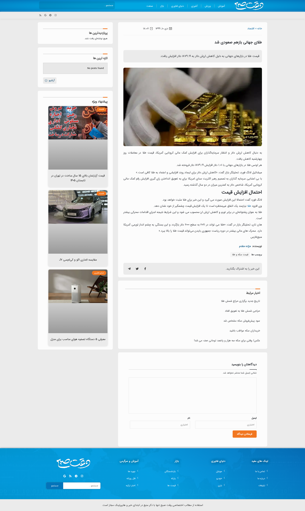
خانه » (258, 28)
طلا (249, 206)
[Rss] (40, 15)
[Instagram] (55, 15)
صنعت (149, 6)
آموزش (221, 6)
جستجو (54, 486)
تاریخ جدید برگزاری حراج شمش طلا (240, 301)
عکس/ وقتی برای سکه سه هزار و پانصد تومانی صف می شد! (227, 340)
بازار (162, 6)
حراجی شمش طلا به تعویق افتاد (242, 311)
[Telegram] (50, 15)
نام (189, 418)
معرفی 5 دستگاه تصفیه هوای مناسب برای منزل (77, 339)
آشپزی (194, 6)
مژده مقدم (245, 246)
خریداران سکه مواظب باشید (244, 331)
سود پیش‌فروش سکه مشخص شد (241, 321)
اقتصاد (250, 28)
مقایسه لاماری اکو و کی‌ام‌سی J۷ (78, 260)
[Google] (45, 15)
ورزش (208, 6)
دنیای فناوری (177, 6)
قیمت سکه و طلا (240, 254)
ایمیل (254, 418)
